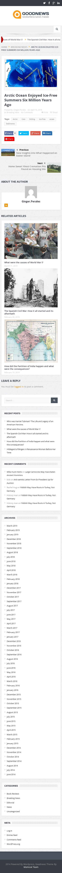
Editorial (10, 802)
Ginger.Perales (20, 110)
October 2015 (13, 703)
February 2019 (13, 530)
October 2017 (13, 596)
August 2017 (12, 605)
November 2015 (14, 699)
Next (40, 163)
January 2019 (12, 534)
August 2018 (12, 552)
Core (23, 119)
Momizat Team (31, 867)
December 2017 (14, 587)
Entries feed (12, 835)
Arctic (15, 119)
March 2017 (12, 628)
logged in (19, 386)
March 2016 (12, 681)
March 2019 (12, 525)
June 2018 (11, 561)
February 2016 (13, 685)
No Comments (27, 112)
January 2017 (12, 636)
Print (46, 112)
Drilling (32, 119)
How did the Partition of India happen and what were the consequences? (29, 367)
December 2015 (14, 694)
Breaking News (13, 112)
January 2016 (12, 690)
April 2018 (11, 570)
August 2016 (12, 659)
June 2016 (11, 668)
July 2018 (11, 557)
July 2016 (11, 663)
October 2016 (13, 650)
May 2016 (11, 672)
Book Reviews (13, 793)
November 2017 (14, 592)
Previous (24, 149)
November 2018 (14, 543)
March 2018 (12, 574)
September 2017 (14, 601)
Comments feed (14, 839)
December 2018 (14, 539)
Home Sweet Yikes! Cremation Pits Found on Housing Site (27, 168)
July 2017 (11, 610)
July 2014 (11, 770)
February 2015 (13, 739)
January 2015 (12, 743)
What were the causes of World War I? (23, 262)
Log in (9, 830)
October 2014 (13, 756)
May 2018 (11, 565)
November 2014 (14, 752)
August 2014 (12, 765)
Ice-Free (42, 119)
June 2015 (11, 721)
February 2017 (13, 632)
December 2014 (14, 747)
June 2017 (11, 614)
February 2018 (13, 579)
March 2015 (12, 734)
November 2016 (14, 645)
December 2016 (14, 641)
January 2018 (12, 583)
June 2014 (11, 774)
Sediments (10, 124)
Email (55, 112)
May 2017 (11, 619)
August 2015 (12, 712)
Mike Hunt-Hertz (14, 471)
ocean (52, 119)
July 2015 (11, 716)
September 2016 (14, 654)
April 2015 (11, 730)
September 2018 (14, 548)
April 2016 (11, 676)
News (9, 807)
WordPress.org (13, 844)
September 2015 (14, 707)
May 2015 (11, 725)
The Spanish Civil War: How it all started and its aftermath (28, 312)
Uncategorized (13, 811)
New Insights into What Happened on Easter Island (36, 154)
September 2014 (14, 761)
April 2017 (11, 623)
